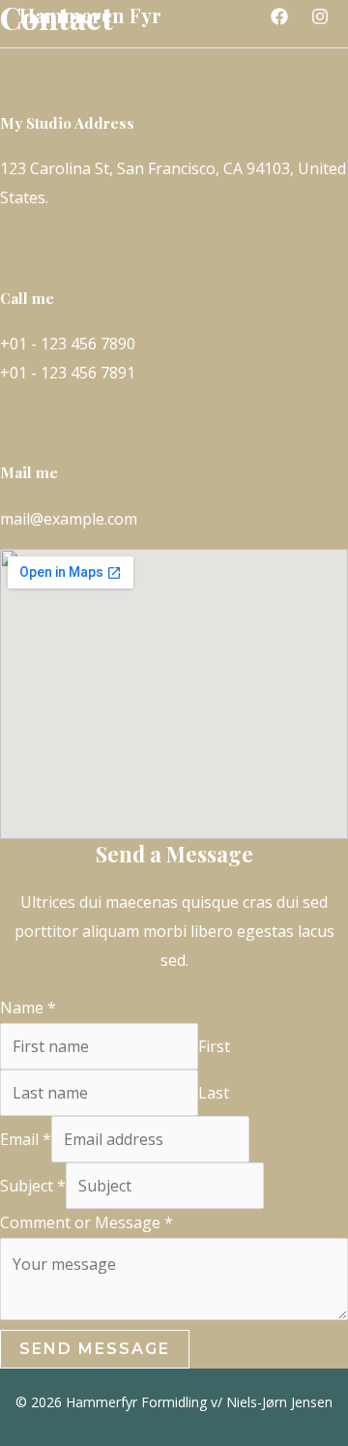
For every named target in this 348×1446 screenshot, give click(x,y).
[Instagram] (320, 16)
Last (213, 1092)
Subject (33, 1185)
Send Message (94, 1349)
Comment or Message (86, 1222)
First (214, 1046)
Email (25, 1139)
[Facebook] (279, 16)
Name (28, 1007)
